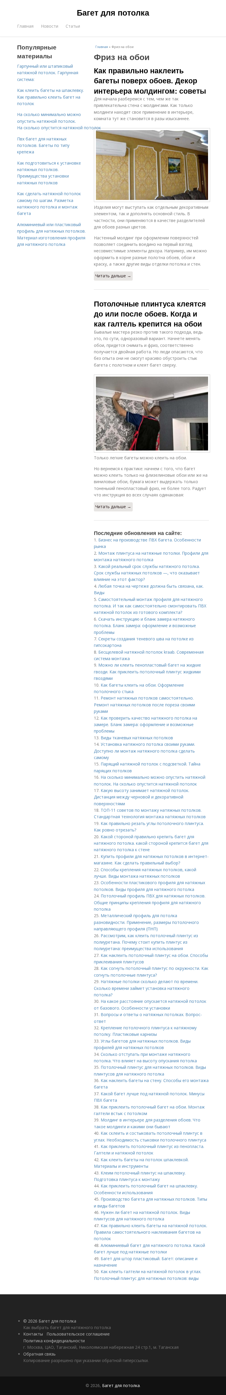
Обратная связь (39, 1354)
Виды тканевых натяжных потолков (137, 737)
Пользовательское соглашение (78, 1334)
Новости (49, 26)
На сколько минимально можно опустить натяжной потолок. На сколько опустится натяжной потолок (59, 121)
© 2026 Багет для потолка (49, 1321)
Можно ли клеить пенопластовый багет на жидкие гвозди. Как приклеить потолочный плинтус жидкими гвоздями (147, 671)
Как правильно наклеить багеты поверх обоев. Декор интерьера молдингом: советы (150, 80)
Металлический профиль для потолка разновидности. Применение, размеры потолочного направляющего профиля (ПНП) (146, 922)
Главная (25, 26)
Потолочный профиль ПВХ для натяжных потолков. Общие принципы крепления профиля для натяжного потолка (149, 902)
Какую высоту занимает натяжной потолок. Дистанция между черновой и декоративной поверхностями (141, 797)
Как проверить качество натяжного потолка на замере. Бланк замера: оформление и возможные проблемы (145, 724)
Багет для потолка (113, 12)
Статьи (73, 26)
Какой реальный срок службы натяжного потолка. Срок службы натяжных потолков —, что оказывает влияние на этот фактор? (147, 573)
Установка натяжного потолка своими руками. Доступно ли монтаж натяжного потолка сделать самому (144, 750)
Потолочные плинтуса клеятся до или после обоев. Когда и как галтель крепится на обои (150, 313)
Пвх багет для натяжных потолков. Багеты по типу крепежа (43, 145)
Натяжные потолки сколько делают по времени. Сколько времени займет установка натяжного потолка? (146, 988)
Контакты (33, 1334)
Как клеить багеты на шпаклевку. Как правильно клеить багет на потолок (50, 96)
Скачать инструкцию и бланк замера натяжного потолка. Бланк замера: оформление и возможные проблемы (145, 625)
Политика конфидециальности (54, 1340)
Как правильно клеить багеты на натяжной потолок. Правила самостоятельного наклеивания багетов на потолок (150, 1232)
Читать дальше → (113, 276)
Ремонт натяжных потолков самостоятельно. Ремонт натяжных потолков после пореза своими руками (144, 704)
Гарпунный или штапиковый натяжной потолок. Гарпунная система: (47, 72)
